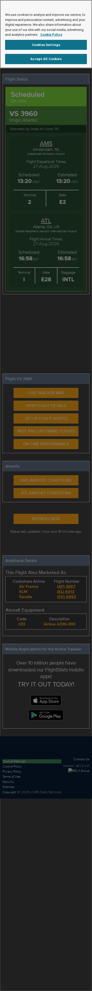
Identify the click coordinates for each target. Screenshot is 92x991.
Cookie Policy (51, 35)
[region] (46, 34)
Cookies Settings (46, 45)
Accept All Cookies (45, 59)
